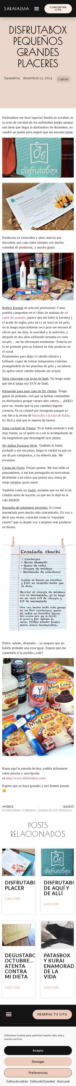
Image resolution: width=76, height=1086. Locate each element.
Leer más (12, 898)
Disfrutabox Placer (23, 885)
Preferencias (38, 1073)
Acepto (38, 1050)
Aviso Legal (63, 1081)
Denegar (38, 1062)
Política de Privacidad (42, 1081)
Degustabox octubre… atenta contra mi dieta (22, 966)
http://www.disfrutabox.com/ (26, 778)
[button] (37, 9)
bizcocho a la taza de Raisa (51, 415)
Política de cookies (17, 1081)
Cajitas (63, 79)
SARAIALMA (16, 8)
